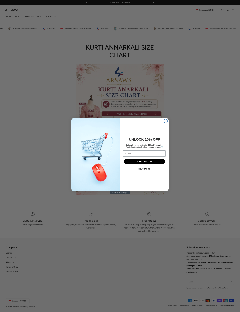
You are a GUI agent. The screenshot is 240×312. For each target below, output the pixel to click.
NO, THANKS (144, 169)
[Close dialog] (166, 121)
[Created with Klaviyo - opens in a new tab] (120, 192)
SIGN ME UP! (144, 161)
